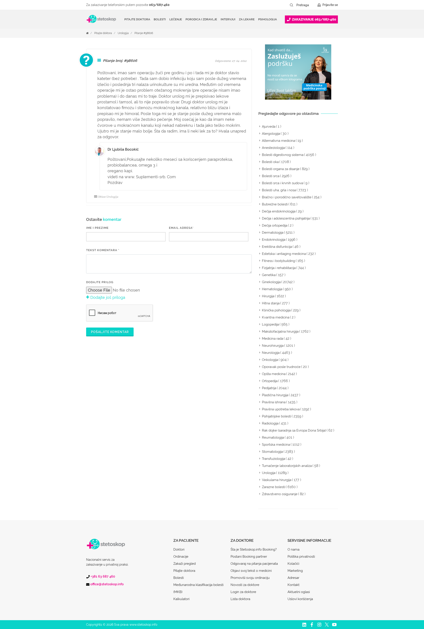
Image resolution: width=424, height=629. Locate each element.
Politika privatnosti (301, 557)
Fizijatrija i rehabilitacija (279, 268)
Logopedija (270, 324)
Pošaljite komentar (110, 332)
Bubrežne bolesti (275, 204)
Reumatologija (273, 438)
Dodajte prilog (99, 282)
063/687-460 (159, 5)
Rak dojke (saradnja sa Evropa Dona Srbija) (294, 430)
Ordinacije (180, 557)
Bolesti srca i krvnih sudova (282, 183)
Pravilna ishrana (274, 402)
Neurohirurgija (273, 346)
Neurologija (271, 353)
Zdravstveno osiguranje (279, 494)
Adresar (293, 578)
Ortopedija (270, 381)
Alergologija (271, 134)
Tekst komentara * (102, 250)
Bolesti (178, 578)
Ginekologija (271, 282)
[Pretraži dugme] (291, 5)
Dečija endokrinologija (278, 211)
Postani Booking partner (249, 557)
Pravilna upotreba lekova (281, 409)
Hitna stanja (271, 303)
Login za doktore (243, 592)
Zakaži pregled (184, 564)
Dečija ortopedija (274, 225)
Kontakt (293, 585)
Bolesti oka (270, 162)
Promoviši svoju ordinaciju (250, 578)
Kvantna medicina (275, 317)
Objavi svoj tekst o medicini (251, 571)
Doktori (178, 549)
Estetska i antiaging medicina (284, 254)
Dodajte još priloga (107, 297)
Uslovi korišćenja (300, 599)
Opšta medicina (274, 374)
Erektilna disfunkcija (277, 247)
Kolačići (293, 564)
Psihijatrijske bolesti (276, 416)
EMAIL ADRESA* (181, 227)
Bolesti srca (270, 176)
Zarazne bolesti (273, 487)
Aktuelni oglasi (299, 592)
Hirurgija (268, 296)
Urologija (123, 33)
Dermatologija (272, 233)
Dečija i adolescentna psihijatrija (286, 218)
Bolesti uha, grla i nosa (279, 190)
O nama (293, 549)
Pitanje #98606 (143, 33)
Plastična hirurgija (275, 395)
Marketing (295, 571)
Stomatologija (272, 452)
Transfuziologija (273, 459)
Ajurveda (268, 127)
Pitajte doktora (137, 19)
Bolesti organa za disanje (280, 169)
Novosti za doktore (245, 585)
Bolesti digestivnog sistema (282, 155)
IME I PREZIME (97, 227)
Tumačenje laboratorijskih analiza (287, 466)
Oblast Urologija (108, 196)
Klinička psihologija (276, 310)
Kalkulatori (181, 599)
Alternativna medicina (278, 141)
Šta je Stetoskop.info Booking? (254, 549)
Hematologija (272, 289)
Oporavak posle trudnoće (281, 367)
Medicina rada (272, 339)
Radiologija (270, 423)
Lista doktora (240, 599)
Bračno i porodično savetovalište (286, 197)
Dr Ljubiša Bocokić (123, 149)
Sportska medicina (276, 445)
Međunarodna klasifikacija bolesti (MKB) (198, 588)
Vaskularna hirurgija (276, 480)
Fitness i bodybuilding (278, 261)
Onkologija (270, 360)
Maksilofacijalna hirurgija (280, 331)
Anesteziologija (273, 148)
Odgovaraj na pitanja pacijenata (254, 564)
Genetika (269, 275)
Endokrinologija (273, 240)
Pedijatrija (269, 388)
